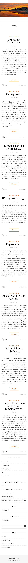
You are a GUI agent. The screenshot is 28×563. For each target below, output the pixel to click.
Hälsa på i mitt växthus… (14, 350)
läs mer (14, 80)
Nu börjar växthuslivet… (14, 41)
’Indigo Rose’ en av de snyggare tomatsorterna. (14, 405)
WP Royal (17, 560)
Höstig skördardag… (14, 198)
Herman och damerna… (8, 462)
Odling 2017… (14, 94)
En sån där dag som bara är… (14, 297)
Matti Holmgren (6, 489)
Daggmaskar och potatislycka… (14, 147)
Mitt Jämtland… (5, 465)
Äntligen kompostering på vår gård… (16, 500)
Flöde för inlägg (6, 540)
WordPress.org (6, 547)
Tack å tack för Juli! (6, 469)
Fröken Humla (14, 8)
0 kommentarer (22, 85)
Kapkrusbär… (14, 244)
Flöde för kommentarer (8, 543)
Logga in (4, 536)
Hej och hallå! (5, 476)
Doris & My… (5, 472)
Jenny (6, 85)
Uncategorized (14, 37)
